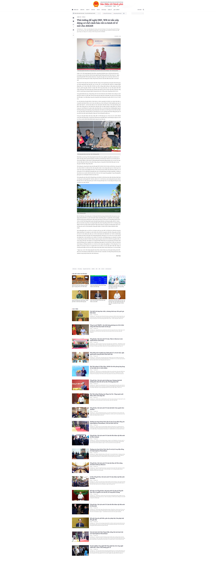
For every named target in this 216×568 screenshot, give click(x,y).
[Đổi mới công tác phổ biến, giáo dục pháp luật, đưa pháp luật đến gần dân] (80, 523)
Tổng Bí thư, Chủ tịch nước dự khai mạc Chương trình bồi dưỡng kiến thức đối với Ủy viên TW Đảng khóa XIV (106, 381)
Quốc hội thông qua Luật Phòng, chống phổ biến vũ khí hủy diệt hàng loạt (80, 301)
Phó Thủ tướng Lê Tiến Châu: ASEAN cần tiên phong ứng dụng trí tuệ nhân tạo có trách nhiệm (107, 367)
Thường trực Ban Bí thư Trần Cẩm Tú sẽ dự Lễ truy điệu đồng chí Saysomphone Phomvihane (107, 450)
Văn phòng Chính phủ (117, 13)
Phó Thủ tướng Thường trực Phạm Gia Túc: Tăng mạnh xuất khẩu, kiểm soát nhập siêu (106, 394)
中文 (118, 6)
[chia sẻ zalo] (73, 21)
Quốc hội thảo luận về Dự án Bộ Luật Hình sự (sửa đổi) (97, 301)
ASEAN (93, 268)
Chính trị (82, 9)
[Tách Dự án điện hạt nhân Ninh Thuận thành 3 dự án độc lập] (98, 279)
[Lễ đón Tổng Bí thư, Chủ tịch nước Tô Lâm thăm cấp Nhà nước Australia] (80, 481)
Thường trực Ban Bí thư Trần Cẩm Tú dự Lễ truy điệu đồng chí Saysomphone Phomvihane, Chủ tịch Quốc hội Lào (107, 422)
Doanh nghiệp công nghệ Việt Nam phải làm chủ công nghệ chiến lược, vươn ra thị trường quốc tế (106, 546)
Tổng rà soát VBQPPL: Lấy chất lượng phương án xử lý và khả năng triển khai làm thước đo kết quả (107, 325)
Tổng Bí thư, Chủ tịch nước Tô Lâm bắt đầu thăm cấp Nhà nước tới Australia (107, 505)
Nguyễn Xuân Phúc (86, 268)
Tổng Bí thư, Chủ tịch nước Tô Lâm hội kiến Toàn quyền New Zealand (107, 408)
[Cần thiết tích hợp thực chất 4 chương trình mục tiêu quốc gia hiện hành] (80, 316)
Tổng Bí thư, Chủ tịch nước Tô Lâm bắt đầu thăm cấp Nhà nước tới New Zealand (107, 436)
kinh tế (103, 268)
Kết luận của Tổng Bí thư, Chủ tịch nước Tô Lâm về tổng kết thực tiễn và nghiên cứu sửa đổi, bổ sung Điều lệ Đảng (106, 491)
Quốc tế (110, 9)
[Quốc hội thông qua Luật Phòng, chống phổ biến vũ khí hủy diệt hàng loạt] (80, 294)
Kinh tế (87, 9)
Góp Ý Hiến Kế (116, 9)
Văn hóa (93, 9)
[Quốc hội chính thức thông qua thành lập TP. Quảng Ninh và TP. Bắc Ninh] (80, 279)
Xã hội (98, 9)
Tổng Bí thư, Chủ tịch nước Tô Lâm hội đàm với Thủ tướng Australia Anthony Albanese (106, 463)
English (114, 6)
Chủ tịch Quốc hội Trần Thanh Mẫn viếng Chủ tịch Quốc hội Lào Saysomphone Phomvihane (106, 532)
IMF (96, 268)
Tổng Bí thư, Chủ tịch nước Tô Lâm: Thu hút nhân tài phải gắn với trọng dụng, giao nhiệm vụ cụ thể (117, 287)
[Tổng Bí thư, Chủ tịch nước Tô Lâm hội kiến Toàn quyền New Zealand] (80, 412)
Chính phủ (74, 268)
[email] (123, 13)
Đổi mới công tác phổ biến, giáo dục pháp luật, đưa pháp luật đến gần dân (107, 519)
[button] (98, 13)
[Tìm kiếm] (143, 9)
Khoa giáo (104, 9)
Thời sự (91, 314)
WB (99, 268)
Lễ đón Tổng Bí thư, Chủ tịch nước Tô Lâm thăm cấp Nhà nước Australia (107, 477)
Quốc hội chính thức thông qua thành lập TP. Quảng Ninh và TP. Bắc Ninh (79, 286)
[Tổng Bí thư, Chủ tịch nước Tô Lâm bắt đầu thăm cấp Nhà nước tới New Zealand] (80, 440)
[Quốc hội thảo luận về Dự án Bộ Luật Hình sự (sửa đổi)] (98, 294)
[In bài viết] (73, 29)
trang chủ (76, 9)
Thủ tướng (80, 268)
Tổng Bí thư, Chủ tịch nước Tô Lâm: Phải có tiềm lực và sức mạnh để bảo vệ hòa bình (106, 339)
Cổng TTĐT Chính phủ (107, 13)
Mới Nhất (140, 9)
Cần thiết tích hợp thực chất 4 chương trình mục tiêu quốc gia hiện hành (107, 312)
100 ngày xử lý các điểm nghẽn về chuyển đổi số (84, 13)
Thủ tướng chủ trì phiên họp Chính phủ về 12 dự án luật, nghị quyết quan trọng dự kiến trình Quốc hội (107, 353)
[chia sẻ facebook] (73, 17)
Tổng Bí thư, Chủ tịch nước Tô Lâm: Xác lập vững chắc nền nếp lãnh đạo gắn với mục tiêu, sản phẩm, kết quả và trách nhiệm (117, 302)
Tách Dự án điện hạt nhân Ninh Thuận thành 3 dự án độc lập (98, 286)
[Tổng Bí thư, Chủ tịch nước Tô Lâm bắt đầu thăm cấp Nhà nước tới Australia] (80, 509)
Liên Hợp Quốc (108, 268)
